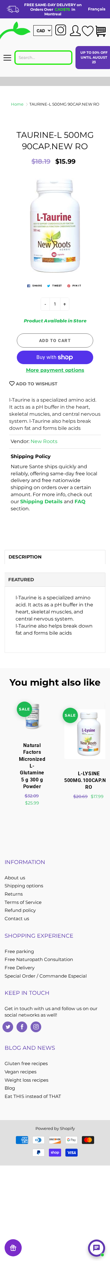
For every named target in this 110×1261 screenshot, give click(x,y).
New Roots (44, 441)
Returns (14, 894)
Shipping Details (41, 501)
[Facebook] (21, 1027)
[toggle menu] (7, 57)
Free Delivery (20, 968)
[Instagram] (36, 1027)
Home (17, 104)
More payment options (55, 370)
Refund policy (20, 910)
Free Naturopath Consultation (39, 959)
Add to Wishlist (36, 384)
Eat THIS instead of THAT (33, 1096)
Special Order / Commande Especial (46, 976)
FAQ (80, 501)
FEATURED (21, 579)
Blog (10, 1088)
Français (96, 8)
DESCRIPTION (25, 557)
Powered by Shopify (55, 1128)
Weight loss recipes (26, 1080)
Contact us (17, 918)
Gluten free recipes (26, 1063)
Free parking (19, 951)
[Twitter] (7, 1027)
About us (15, 878)
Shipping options (24, 886)
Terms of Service (23, 902)
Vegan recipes (20, 1072)
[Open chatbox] (96, 1248)
